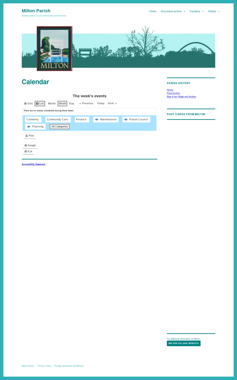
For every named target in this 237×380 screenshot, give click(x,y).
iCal (29, 152)
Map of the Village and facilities (181, 96)
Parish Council (138, 119)
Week (62, 103)
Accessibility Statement (33, 164)
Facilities (195, 11)
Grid (28, 104)
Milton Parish (36, 10)
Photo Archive (173, 93)
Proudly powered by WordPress (69, 366)
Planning (38, 126)
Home (152, 11)
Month (52, 103)
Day (71, 103)
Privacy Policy (44, 366)
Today (101, 103)
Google (30, 146)
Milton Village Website (184, 343)
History (212, 11)
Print (29, 136)
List (40, 104)
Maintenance (108, 119)
